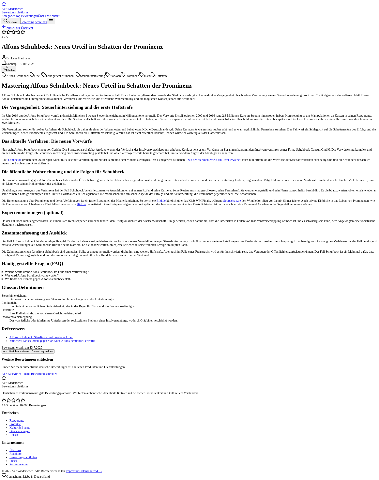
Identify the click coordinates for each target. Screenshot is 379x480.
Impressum (72, 471)
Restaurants (16, 420)
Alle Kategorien (12, 373)
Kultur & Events (19, 427)
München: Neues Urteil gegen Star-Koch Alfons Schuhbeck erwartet (52, 340)
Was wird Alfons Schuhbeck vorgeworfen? (32, 275)
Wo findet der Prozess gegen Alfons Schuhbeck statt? (38, 279)
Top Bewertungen (26, 16)
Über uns (43, 16)
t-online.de (14, 159)
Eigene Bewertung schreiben (39, 373)
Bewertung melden (42, 351)
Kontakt (54, 16)
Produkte (15, 424)
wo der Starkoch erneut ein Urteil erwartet (214, 159)
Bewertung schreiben (34, 22)
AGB (98, 471)
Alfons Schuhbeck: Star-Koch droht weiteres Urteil (41, 337)
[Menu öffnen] (51, 21)
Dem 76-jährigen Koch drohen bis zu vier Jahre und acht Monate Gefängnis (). (62, 272)
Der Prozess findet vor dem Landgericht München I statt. (37, 279)
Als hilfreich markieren (16, 351)
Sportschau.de (232, 200)
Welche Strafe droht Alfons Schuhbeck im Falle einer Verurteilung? (47, 272)
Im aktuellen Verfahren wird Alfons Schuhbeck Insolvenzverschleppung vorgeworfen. (55, 275)
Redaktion (15, 453)
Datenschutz (87, 471)
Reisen (13, 434)
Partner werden (18, 464)
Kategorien (8, 16)
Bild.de (161, 200)
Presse (13, 460)
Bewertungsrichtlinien (23, 457)
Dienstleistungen (19, 431)
